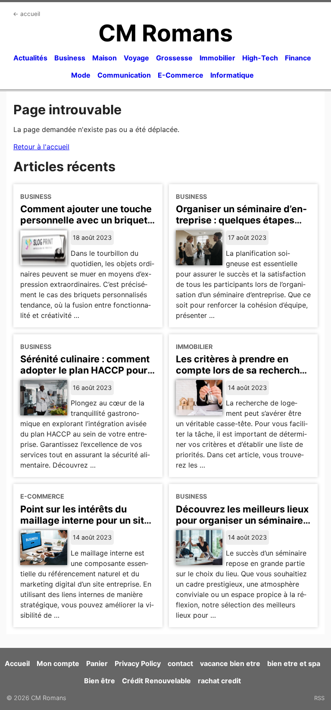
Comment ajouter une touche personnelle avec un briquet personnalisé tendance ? (86, 220)
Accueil (17, 663)
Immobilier (217, 57)
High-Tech (260, 57)
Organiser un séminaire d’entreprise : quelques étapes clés (241, 220)
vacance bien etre (230, 663)
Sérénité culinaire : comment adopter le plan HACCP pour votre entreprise (85, 370)
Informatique (232, 75)
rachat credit (219, 680)
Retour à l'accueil (41, 146)
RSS (319, 697)
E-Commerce (180, 75)
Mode (81, 75)
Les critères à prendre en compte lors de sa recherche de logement (240, 370)
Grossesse (174, 57)
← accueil (26, 13)
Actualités (30, 57)
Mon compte (58, 663)
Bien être (99, 680)
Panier (97, 663)
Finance (298, 57)
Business (69, 57)
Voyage (136, 57)
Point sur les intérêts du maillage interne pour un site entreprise (85, 520)
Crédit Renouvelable (156, 680)
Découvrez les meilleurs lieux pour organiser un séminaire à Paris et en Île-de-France (243, 520)
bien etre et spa (293, 663)
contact (180, 663)
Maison (104, 57)
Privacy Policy (138, 663)
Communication (124, 75)
